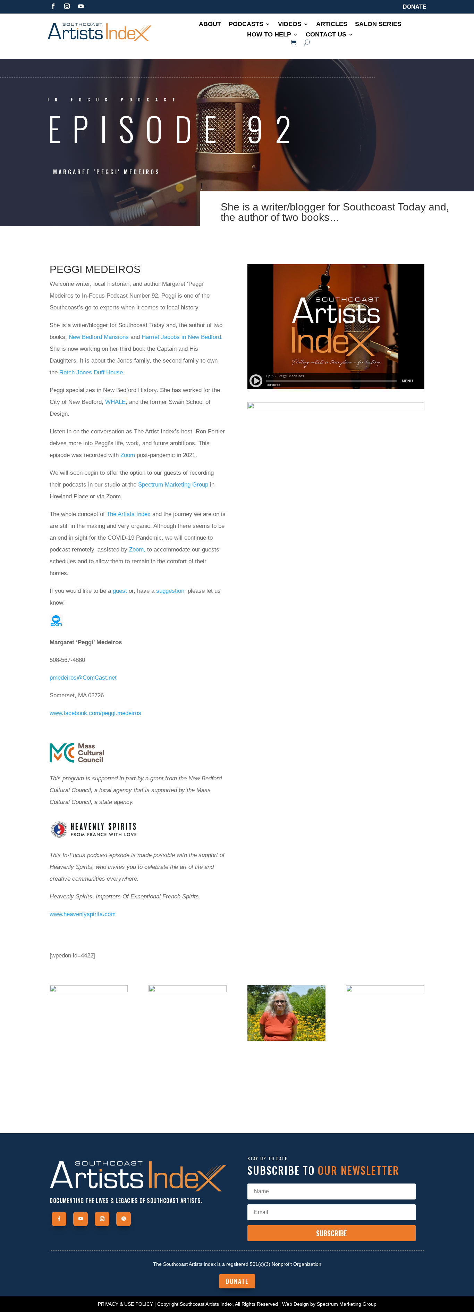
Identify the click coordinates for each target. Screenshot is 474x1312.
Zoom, (137, 549)
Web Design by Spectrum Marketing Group (329, 1304)
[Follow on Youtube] (80, 6)
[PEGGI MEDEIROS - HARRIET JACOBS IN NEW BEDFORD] (188, 1101)
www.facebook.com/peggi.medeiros (95, 713)
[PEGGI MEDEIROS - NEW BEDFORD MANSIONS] (89, 1105)
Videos (290, 24)
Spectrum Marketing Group (173, 484)
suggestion (170, 591)
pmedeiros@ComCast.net (83, 677)
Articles (331, 24)
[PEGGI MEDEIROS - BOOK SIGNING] (385, 1041)
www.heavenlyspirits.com (83, 914)
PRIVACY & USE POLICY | (127, 1304)
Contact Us (326, 35)
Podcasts (246, 24)
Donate (414, 7)
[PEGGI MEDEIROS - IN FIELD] (286, 1041)
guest (120, 591)
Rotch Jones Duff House (91, 372)
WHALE (115, 402)
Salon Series (378, 24)
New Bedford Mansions (99, 337)
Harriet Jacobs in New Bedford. (182, 337)
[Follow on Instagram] (67, 6)
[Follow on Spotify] (123, 1219)
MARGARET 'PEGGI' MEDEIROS (106, 172)
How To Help (269, 35)
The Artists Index (129, 514)
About (210, 24)
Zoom (127, 455)
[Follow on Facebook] (53, 6)
